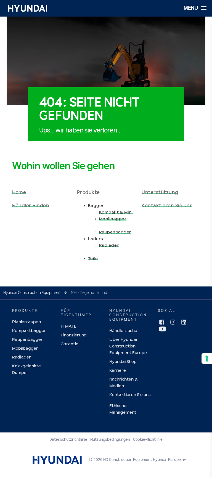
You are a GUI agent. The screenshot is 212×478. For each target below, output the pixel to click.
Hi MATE (68, 326)
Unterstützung (160, 192)
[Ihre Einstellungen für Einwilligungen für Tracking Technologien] (207, 358)
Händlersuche (123, 330)
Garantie (69, 344)
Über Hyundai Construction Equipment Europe (128, 346)
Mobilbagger (113, 219)
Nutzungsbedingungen (110, 440)
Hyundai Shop (123, 361)
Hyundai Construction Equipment (32, 293)
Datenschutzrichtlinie (68, 440)
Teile (93, 258)
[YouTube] (162, 329)
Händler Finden (30, 205)
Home (19, 192)
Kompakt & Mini (116, 212)
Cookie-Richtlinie (148, 440)
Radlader (109, 245)
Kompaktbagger (29, 330)
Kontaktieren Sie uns (167, 205)
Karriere (117, 370)
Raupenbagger (115, 232)
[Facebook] (162, 322)
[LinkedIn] (184, 322)
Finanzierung (74, 335)
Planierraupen (26, 322)
